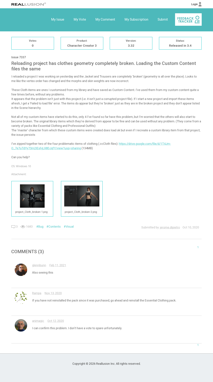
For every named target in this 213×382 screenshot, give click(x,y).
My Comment (105, 19)
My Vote (80, 19)
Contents (54, 226)
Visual (70, 226)
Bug (40, 226)
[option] (57, 19)
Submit (163, 19)
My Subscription (136, 19)
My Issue (57, 19)
